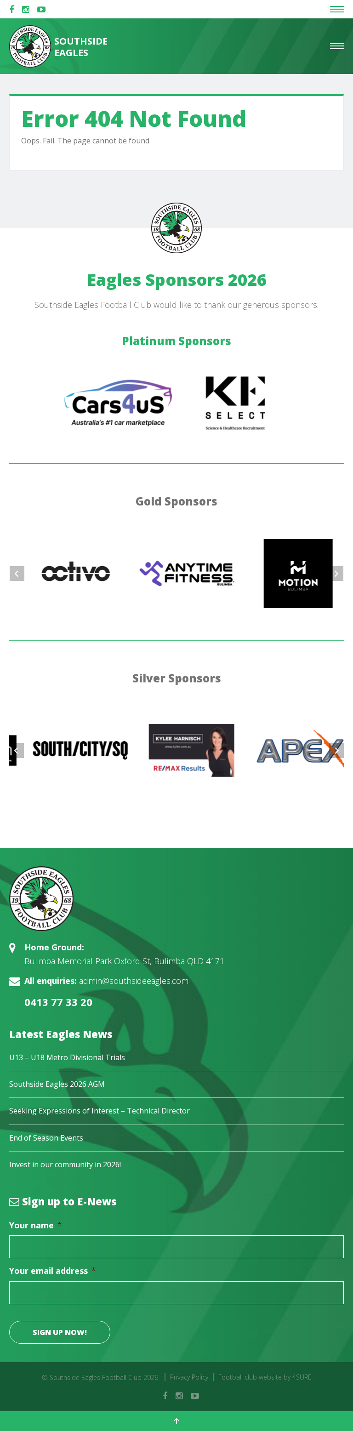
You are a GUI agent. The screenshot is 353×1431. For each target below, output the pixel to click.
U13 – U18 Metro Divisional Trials (67, 1057)
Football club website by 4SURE (265, 1377)
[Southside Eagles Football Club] (176, 898)
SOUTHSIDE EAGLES (80, 47)
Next (336, 573)
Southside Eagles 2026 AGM (57, 1084)
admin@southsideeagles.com (133, 980)
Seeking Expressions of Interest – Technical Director (99, 1111)
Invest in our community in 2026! (65, 1164)
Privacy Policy (189, 1377)
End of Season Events (46, 1138)
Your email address (52, 1271)
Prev (17, 573)
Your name (35, 1225)
